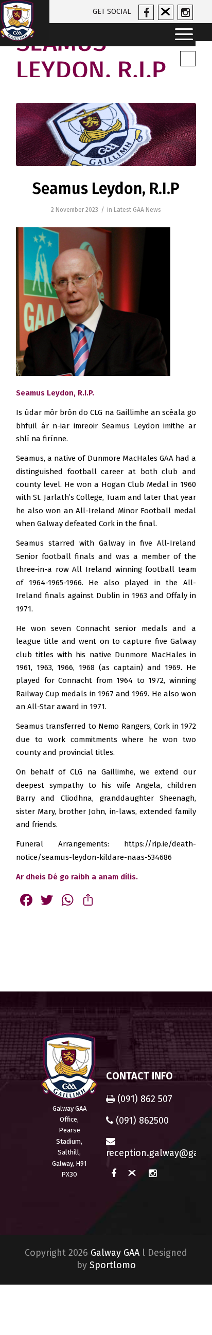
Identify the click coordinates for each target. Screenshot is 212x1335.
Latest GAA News (137, 209)
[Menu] (180, 34)
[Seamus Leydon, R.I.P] (106, 134)
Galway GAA (115, 1252)
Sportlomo (113, 1265)
